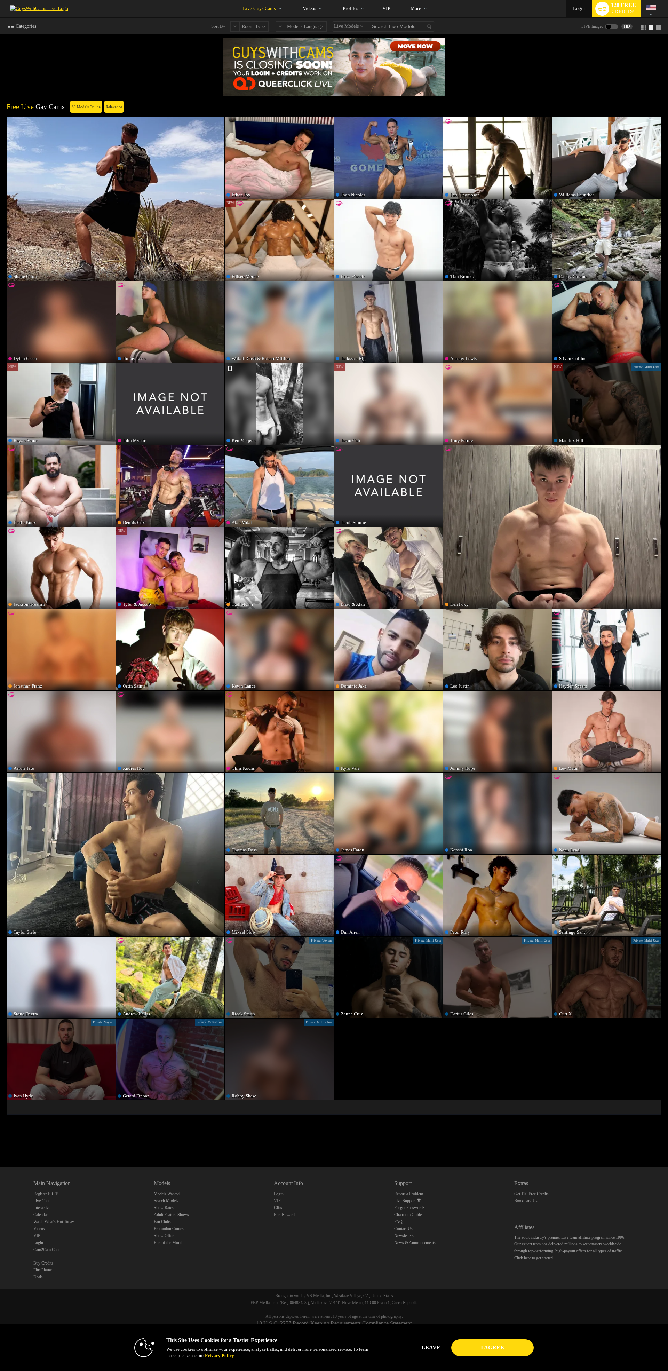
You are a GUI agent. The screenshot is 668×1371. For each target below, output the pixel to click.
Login (579, 8)
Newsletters (404, 1235)
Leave (430, 1347)
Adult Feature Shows (171, 1214)
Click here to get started (533, 1257)
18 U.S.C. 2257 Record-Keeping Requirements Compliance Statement (334, 1323)
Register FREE (45, 1193)
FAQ (398, 1221)
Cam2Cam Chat (46, 1249)
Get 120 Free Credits (531, 1193)
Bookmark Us (526, 1200)
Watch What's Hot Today (53, 1221)
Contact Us (403, 1228)
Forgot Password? (409, 1207)
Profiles (350, 8)
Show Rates (164, 1207)
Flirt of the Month (168, 1242)
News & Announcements (415, 1242)
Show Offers (164, 1235)
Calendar (40, 1214)
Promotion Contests (170, 1228)
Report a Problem (408, 1193)
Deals (38, 1277)
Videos (309, 8)
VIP (386, 8)
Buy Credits (43, 1263)
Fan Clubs (162, 1221)
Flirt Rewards (285, 1214)
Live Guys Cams (259, 8)
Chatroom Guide (408, 1214)
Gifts (278, 1207)
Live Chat (41, 1200)
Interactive (41, 1207)
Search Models (166, 1200)
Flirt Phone (42, 1270)
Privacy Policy (219, 1355)
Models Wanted (167, 1193)
